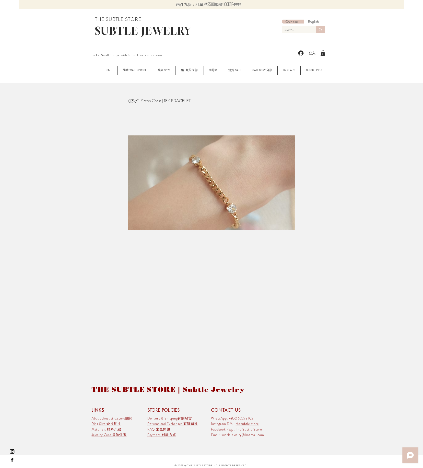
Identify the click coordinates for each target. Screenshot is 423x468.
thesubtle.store (247, 423)
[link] (322, 53)
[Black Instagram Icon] (12, 451)
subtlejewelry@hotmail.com (243, 434)
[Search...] (320, 29)
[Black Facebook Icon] (12, 460)
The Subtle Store (249, 429)
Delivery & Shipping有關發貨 (169, 418)
